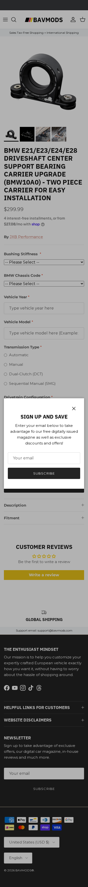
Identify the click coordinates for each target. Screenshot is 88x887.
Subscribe (44, 473)
